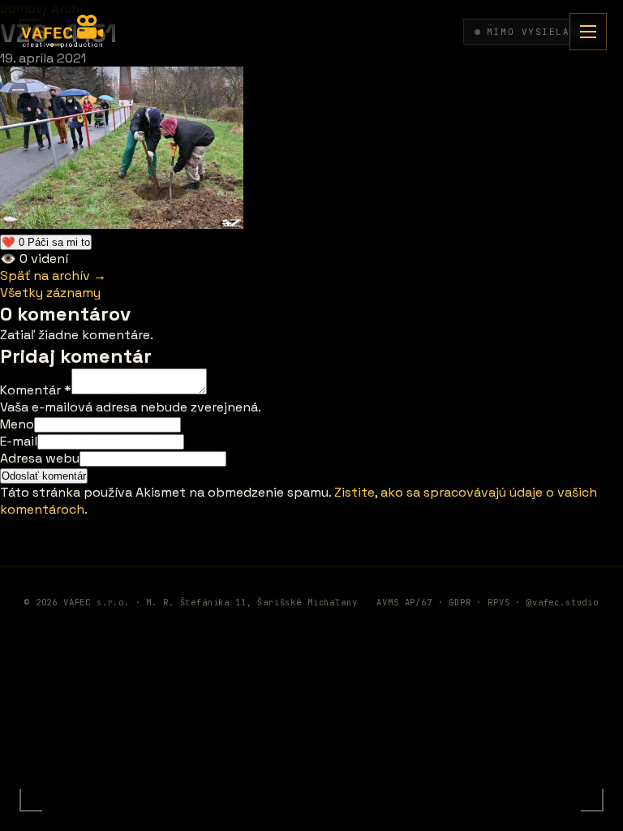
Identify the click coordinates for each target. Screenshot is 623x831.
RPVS (498, 602)
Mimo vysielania (539, 31)
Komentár (35, 389)
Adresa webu (39, 458)
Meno (17, 424)
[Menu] (588, 31)
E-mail (18, 441)
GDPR (459, 602)
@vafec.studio (562, 602)
